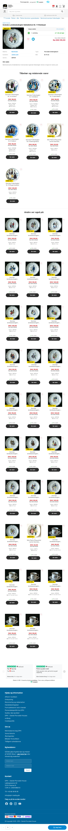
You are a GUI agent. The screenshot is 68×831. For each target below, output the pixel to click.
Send (28, 770)
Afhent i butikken (11, 697)
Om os (7, 727)
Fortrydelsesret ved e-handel (15, 707)
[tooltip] (12, 96)
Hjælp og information (14, 693)
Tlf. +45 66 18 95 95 (11, 791)
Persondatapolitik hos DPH (14, 710)
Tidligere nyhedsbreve (13, 741)
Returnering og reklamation (15, 702)
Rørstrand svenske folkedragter (50, 18)
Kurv (64, 7)
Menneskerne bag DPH (13, 731)
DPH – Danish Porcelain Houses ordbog (16, 717)
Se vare (12, 112)
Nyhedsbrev (10, 747)
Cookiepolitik (9, 721)
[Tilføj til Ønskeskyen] (33, 39)
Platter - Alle (15, 18)
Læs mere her (22, 754)
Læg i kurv (58, 827)
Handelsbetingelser (12, 705)
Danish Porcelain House (10, 6)
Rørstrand (15, 51)
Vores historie (10, 733)
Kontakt (8, 776)
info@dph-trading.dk (12, 795)
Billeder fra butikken (12, 739)
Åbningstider (9, 736)
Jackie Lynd (15, 54)
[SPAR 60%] (13, 48)
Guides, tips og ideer (12, 713)
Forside (7, 18)
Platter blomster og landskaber (29, 18)
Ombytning (9, 699)
